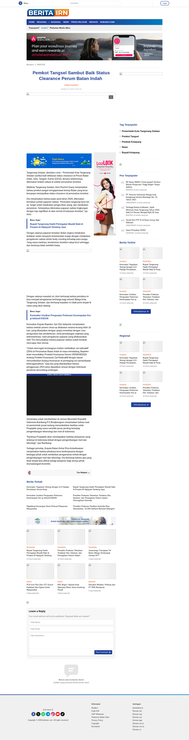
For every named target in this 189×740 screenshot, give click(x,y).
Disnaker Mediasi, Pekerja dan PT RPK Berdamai (102, 586)
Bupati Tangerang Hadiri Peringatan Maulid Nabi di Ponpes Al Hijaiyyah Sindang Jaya (56, 225)
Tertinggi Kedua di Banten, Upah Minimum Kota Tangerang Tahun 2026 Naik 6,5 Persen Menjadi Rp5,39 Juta (142, 209)
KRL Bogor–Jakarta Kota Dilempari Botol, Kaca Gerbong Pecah (71, 587)
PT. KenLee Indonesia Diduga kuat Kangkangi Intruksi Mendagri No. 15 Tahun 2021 (141, 197)
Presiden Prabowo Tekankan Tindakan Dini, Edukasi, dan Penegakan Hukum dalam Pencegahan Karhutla (92, 497)
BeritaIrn (30, 64)
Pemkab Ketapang (131, 142)
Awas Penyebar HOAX (136, 230)
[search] (117, 3)
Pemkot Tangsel (130, 136)
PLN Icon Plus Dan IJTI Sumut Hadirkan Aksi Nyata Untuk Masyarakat (40, 587)
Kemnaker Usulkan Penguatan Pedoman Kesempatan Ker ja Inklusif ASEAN (60, 317)
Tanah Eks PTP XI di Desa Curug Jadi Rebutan (142, 221)
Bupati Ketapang (131, 152)
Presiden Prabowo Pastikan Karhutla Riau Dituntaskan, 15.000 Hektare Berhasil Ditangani (94, 507)
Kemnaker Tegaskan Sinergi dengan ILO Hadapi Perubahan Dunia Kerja (48, 488)
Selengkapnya (140, 311)
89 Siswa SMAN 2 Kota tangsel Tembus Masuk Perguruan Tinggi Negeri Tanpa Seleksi (143, 184)
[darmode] (156, 3)
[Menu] (21, 3)
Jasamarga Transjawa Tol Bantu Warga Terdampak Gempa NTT (100, 552)
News (125, 147)
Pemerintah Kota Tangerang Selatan (141, 131)
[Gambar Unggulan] (71, 94)
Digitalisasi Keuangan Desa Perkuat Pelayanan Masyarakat (47, 507)
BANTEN (41, 64)
